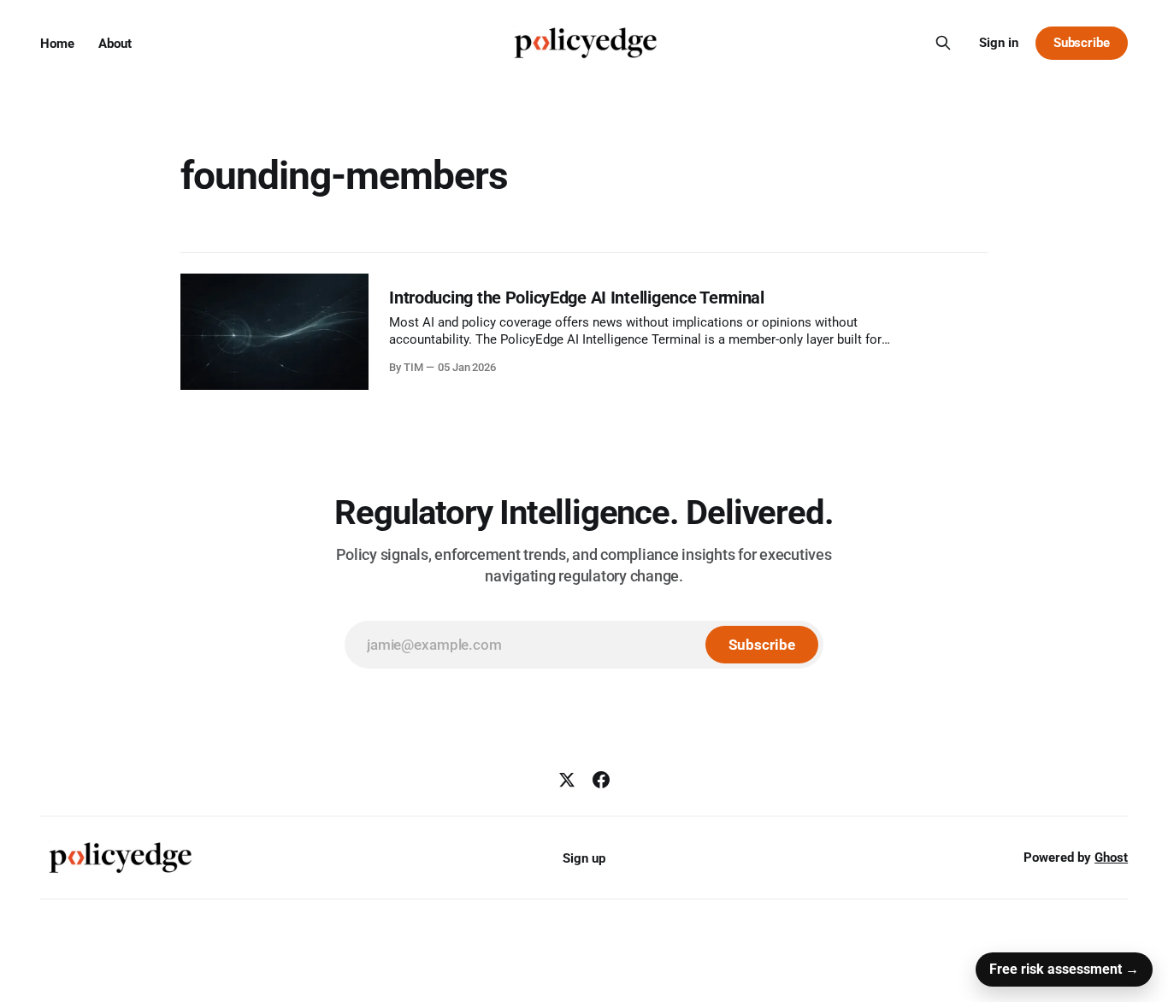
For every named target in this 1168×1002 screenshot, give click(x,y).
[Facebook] (601, 779)
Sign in (998, 42)
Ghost (1111, 857)
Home (57, 43)
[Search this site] (943, 42)
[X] (566, 779)
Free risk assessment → (1064, 969)
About (115, 43)
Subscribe (1081, 42)
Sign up (584, 858)
